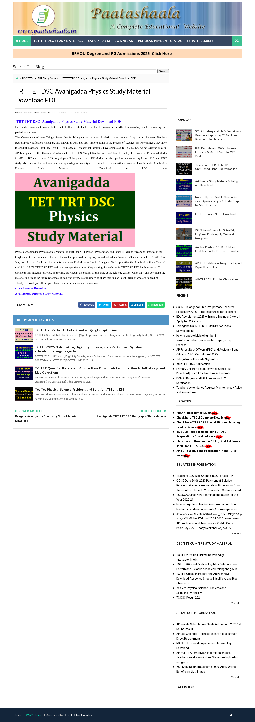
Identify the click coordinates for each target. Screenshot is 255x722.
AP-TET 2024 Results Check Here (216, 279)
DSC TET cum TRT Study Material (40, 78)
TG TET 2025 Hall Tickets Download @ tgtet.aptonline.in (77, 330)
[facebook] (238, 715)
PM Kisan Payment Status (160, 40)
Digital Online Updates (78, 715)
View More (236, 533)
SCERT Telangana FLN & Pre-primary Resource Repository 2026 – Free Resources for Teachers (218, 135)
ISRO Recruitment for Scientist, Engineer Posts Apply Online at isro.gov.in (215, 234)
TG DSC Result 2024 (188, 597)
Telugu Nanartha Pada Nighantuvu (197, 359)
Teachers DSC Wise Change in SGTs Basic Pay (205, 475)
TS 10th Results (200, 40)
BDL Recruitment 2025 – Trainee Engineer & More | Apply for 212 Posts (215, 152)
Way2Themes (34, 715)
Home (24, 40)
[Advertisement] (91, 462)
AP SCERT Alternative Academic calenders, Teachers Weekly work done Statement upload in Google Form (207, 657)
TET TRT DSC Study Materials (58, 40)
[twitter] (231, 715)
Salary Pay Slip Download (110, 40)
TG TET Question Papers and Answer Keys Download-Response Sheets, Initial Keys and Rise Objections (100, 370)
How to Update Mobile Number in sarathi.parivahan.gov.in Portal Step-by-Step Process (217, 201)
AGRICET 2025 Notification (193, 364)
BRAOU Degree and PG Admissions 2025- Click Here (108, 53)
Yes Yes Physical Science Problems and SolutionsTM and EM (79, 389)
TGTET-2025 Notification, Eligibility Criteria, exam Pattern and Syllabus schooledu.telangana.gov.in (88, 349)
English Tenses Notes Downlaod (215, 214)
